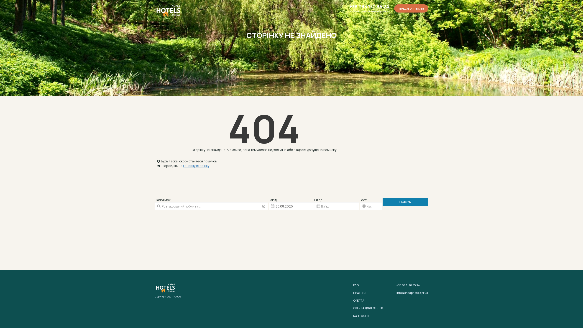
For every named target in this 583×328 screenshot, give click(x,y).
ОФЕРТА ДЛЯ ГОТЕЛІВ (368, 308)
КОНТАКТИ (361, 316)
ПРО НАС (359, 293)
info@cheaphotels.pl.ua (412, 293)
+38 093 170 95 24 (369, 6)
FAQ (356, 285)
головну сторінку (196, 166)
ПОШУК (405, 202)
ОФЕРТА (358, 300)
